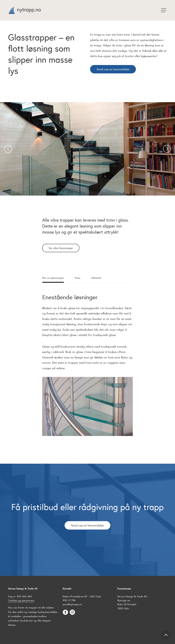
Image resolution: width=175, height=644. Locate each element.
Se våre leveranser (61, 248)
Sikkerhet (96, 277)
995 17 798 (69, 600)
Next (167, 149)
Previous (8, 149)
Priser (77, 277)
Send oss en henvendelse (113, 69)
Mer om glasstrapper (53, 277)
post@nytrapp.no (72, 604)
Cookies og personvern (21, 600)
